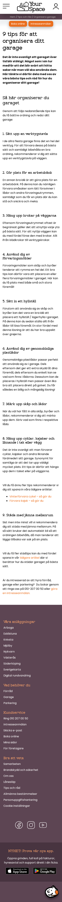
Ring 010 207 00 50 (15, 718)
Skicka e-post (12, 730)
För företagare (13, 748)
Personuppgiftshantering (20, 800)
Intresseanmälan (41, 23)
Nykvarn (9, 652)
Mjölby (7, 646)
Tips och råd (11, 788)
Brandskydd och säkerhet (20, 770)
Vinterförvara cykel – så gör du (30, 496)
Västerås (9, 658)
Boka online (18, 23)
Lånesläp (9, 782)
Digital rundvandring (17, 675)
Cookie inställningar (16, 806)
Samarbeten (12, 764)
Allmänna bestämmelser (20, 794)
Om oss (8, 776)
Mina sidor (10, 742)
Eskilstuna (10, 634)
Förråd (8, 691)
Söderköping (11, 664)
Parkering (10, 703)
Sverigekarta (12, 669)
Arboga (8, 628)
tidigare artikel (29, 558)
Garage (8, 697)
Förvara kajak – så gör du (26, 501)
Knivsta (8, 640)
